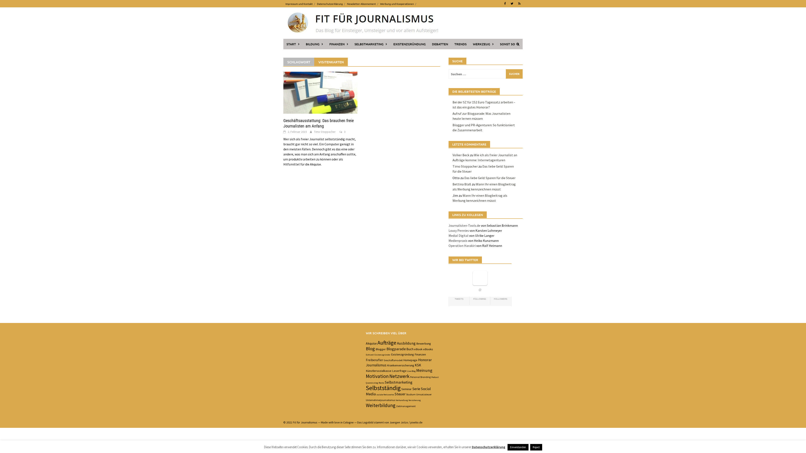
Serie (416, 389)
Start (291, 44)
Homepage (410, 360)
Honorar (425, 359)
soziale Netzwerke (385, 394)
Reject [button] (536, 447)
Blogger (381, 349)
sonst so (507, 44)
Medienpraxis (458, 240)
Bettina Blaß (462, 184)
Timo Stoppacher (325, 132)
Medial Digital (458, 235)
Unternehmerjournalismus (380, 400)
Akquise (371, 343)
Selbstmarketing (369, 44)
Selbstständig (383, 388)
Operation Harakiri (462, 245)
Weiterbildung (380, 405)
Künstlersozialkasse (378, 371)
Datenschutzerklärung (330, 3)
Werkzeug (481, 44)
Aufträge (386, 342)
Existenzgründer (382, 354)
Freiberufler (374, 360)
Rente (381, 382)
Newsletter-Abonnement (361, 3)
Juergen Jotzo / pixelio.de (406, 422)
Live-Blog (411, 371)
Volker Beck (461, 155)
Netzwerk (399, 376)
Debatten (440, 44)
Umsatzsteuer (424, 394)
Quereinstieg (372, 382)
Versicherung (414, 400)
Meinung (424, 370)
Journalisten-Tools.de (464, 225)
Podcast (435, 377)
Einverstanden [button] (518, 447)
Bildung (312, 44)
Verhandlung (402, 400)
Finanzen (337, 44)
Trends (460, 44)
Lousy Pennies (459, 230)
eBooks (428, 349)
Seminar (406, 389)
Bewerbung (423, 343)
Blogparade (396, 348)
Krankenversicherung (400, 365)
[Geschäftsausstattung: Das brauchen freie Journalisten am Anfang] (320, 92)
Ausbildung (406, 343)
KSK (418, 365)
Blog (370, 348)
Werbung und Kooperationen (397, 3)
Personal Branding (420, 377)
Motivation (377, 376)
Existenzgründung (409, 44)
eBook (418, 349)
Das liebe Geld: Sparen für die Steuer (490, 178)
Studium (411, 394)
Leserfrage (399, 371)
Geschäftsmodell (393, 360)
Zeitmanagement (406, 406)
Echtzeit (370, 354)
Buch (409, 349)
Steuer (400, 394)
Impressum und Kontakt (299, 3)
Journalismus (376, 365)
